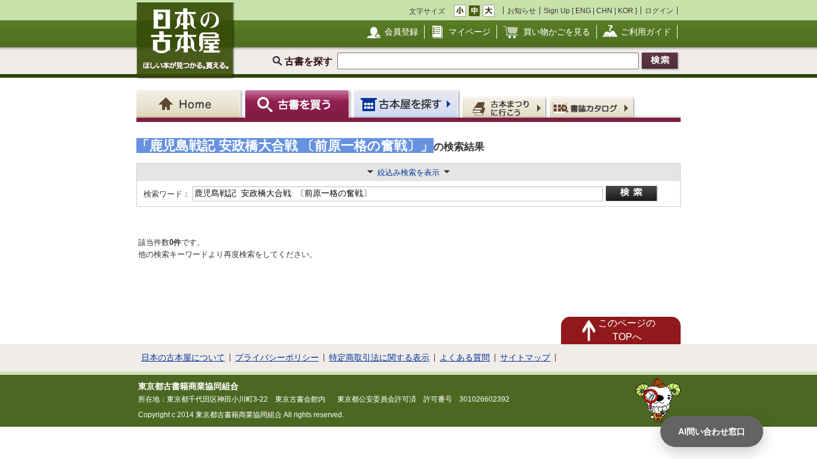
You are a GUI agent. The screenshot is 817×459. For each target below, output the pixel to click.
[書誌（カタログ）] (593, 107)
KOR (625, 10)
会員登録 (401, 31)
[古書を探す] (299, 104)
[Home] (190, 104)
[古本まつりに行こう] (505, 107)
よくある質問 (465, 357)
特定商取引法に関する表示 (379, 357)
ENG (583, 10)
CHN (604, 10)
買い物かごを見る (556, 31)
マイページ (469, 31)
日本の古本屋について (183, 357)
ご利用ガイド (646, 31)
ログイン (659, 10)
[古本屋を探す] (407, 104)
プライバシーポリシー (277, 357)
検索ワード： (166, 193)
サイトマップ (525, 357)
